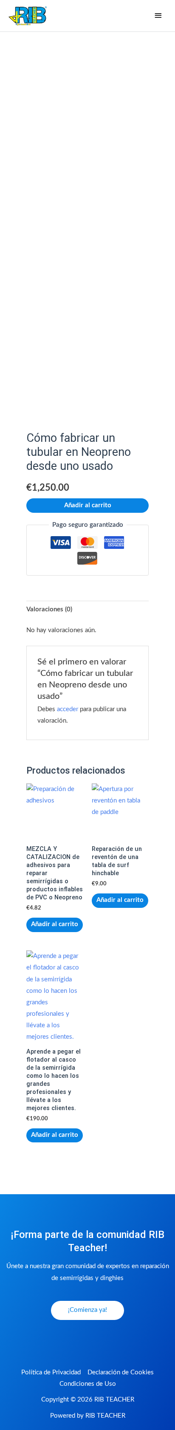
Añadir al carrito (87, 505)
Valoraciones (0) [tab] (49, 609)
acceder (67, 709)
